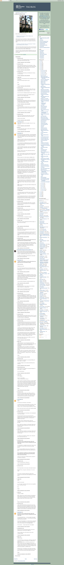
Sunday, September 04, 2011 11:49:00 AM (23, 459)
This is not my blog (43, 285)
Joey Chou (41, 225)
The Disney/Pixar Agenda (44, 118)
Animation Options (42, 244)
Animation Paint (45, 234)
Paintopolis (41, 322)
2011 (41, 69)
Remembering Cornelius (44, 147)
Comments (42, 337)
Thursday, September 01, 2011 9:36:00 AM (23, 75)
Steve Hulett (19, 133)
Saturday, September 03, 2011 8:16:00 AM (23, 312)
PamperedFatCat (42, 320)
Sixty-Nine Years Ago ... (44, 140)
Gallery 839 (41, 51)
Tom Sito (41, 314)
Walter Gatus (42, 242)
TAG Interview (42, 55)
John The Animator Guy (43, 218)
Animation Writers (42, 284)
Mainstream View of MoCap (45, 89)
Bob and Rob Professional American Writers (24, 249)
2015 (41, 64)
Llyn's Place (41, 257)
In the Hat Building (43, 150)
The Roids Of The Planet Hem (44, 216)
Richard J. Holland (42, 252)
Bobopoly (41, 281)
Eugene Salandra (42, 313)
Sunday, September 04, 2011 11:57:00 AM (23, 477)
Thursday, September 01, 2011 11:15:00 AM (23, 112)
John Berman (42, 205)
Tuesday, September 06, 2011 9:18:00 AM (23, 526)
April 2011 (42, 186)
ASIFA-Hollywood (42, 43)
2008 (41, 194)
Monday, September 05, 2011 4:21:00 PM (23, 510)
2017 (41, 62)
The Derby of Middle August (45, 139)
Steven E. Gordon (42, 245)
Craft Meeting (42, 50)
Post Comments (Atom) (21, 560)
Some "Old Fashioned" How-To (45, 168)
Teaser (42, 141)
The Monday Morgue (43, 270)
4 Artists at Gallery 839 (44, 80)
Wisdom (42, 148)
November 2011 (43, 71)
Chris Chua (44, 229)
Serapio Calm (42, 212)
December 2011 (43, 70)
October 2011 (43, 72)
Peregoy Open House (44, 106)
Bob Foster (41, 239)
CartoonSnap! (42, 231)
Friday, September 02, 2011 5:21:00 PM (23, 291)
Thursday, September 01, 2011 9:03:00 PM (23, 125)
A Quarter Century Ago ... (44, 132)
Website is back (43, 81)
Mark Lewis (41, 279)
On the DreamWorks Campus (45, 178)
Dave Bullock (48, 209)
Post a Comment (17, 555)
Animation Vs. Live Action (44, 98)
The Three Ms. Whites (44, 172)
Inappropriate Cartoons (44, 129)
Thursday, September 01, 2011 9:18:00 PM (23, 131)
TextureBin (41, 300)
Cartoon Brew (42, 46)
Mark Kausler (42, 265)
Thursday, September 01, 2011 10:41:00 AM (23, 97)
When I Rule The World (43, 210)
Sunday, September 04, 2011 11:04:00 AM (23, 438)
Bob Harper (41, 251)
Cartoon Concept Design (43, 237)
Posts (41, 335)
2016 (41, 63)
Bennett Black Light (43, 203)
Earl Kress (45, 272)
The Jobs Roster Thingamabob (45, 181)
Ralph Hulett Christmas (43, 54)
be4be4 (41, 264)
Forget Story (42, 125)
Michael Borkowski (44, 208)
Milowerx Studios (42, 290)
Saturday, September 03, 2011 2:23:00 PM (23, 365)
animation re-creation (43, 307)
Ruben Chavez (42, 222)
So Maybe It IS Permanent (44, 142)
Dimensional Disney (43, 120)
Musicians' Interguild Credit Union (45, 47)
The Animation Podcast (43, 266)
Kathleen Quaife (42, 304)
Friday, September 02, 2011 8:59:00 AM (23, 226)
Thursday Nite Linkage (44, 123)
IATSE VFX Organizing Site (44, 41)
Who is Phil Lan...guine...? (44, 273)
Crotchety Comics (42, 331)
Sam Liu (41, 280)
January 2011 (43, 190)
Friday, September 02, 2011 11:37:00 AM (23, 258)
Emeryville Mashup (43, 177)
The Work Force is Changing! (45, 158)
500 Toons (41, 293)
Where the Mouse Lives (20, 14)
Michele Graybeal (42, 246)
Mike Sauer (44, 17)
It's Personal (42, 167)
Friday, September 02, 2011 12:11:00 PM (23, 271)
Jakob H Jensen (42, 258)
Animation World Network (43, 42)
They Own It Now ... (44, 108)
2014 (41, 65)
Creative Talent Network (43, 298)
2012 (41, 68)
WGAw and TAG (43, 86)
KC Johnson (46, 16)
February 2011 (43, 189)
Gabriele (41, 296)
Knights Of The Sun (43, 223)
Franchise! (42, 126)
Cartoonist (45, 321)
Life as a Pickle (42, 306)
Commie (42, 133)
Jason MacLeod (42, 15)
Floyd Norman (19, 121)
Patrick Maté (42, 286)
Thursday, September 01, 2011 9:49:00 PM (23, 199)
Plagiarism (42, 163)
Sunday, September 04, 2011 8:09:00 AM (23, 397)
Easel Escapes (42, 297)
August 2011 (43, 75)
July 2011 (42, 183)
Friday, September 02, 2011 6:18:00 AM (23, 218)
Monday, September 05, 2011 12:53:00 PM (23, 490)
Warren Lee (41, 275)
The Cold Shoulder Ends (44, 124)
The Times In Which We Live (45, 79)
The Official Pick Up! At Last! (45, 99)
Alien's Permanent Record (43, 329)
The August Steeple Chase (44, 164)
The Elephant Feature (44, 149)
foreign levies (42, 56)
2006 (41, 196)
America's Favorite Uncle (43, 311)
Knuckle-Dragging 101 (43, 240)
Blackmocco (42, 215)
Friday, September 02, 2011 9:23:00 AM (23, 236)
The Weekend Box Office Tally (45, 119)
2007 (41, 195)
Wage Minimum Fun (44, 169)
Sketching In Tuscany (43, 325)
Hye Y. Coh (44, 230)
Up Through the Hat (43, 107)
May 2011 (42, 185)
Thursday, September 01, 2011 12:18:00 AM (23, 62)
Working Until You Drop (44, 117)
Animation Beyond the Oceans (45, 90)
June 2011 (42, 184)
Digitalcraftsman (46, 300)
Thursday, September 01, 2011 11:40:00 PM (23, 206)
